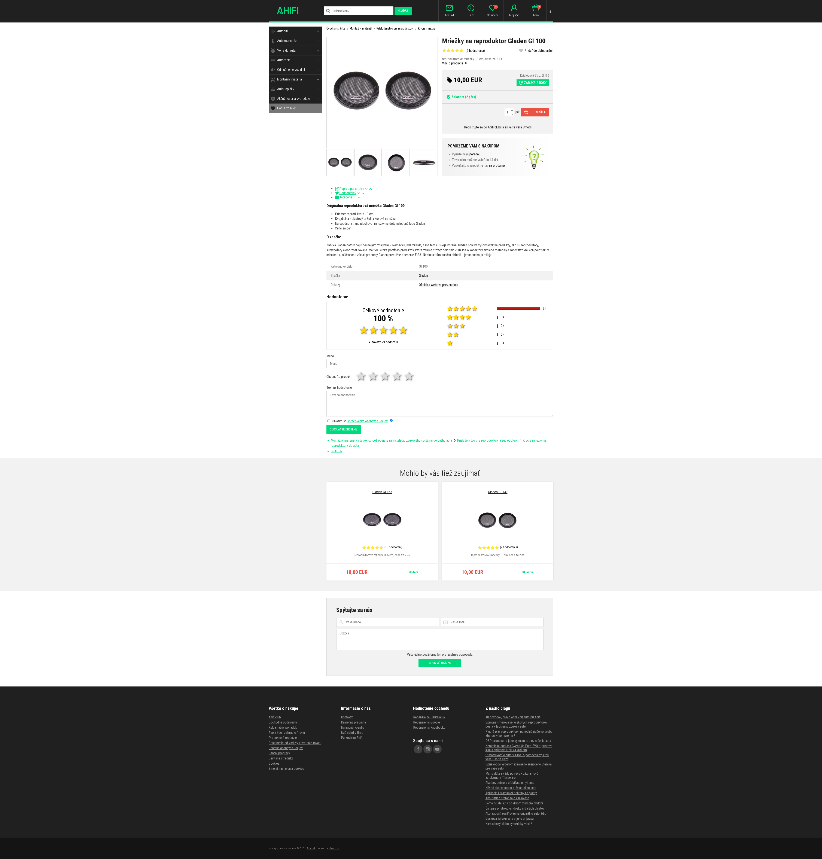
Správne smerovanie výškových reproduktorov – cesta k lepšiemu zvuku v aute (517, 724)
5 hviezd (409, 376)
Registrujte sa (473, 127)
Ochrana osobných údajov (286, 748)
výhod (527, 127)
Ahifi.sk (311, 848)
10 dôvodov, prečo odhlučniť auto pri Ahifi (513, 717)
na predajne (497, 166)
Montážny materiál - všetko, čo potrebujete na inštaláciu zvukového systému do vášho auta (391, 440)
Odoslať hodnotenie (343, 429)
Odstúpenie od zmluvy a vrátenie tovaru (295, 743)
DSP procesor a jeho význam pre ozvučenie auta (518, 741)
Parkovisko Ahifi (351, 738)
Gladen (423, 276)
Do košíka (538, 112)
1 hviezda (361, 376)
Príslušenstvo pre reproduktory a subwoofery (487, 440)
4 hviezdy (397, 376)
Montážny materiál (289, 79)
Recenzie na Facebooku (429, 727)
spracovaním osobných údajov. (367, 421)
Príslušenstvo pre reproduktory (395, 28)
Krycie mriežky (426, 28)
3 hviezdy (385, 376)
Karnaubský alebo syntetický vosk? (508, 824)
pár (517, 112)
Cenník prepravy (279, 753)
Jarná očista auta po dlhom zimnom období (514, 803)
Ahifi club (275, 717)
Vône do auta (286, 50)
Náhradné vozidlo (352, 727)
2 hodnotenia (475, 51)
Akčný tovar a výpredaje (293, 99)
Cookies (274, 763)
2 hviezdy (373, 376)
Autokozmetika (287, 41)
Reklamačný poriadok (283, 727)
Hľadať (403, 10)
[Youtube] (437, 749)
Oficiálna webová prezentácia (438, 285)
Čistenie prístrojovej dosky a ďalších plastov (514, 808)
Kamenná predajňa (353, 722)
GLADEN (336, 451)
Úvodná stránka (335, 28)
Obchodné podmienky (283, 722)
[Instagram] (427, 749)
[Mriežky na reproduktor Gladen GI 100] (382, 92)
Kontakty (347, 717)
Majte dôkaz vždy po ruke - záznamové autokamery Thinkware (511, 775)
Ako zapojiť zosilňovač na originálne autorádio (515, 813)
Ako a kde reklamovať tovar (287, 733)
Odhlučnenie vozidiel (291, 70)
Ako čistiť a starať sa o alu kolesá (507, 798)
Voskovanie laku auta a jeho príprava (509, 819)
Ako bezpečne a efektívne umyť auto (510, 783)
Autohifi (282, 31)
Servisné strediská (281, 758)
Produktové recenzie (283, 738)
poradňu (474, 154)
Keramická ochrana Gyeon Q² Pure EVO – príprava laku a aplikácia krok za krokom (518, 748)
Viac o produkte (453, 63)
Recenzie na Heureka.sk (429, 717)
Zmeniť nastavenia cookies (286, 769)
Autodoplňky (285, 89)
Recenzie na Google (426, 722)
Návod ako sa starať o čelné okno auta (510, 788)
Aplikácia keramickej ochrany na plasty (511, 793)
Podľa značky (286, 108)
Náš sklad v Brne (352, 733)
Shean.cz (334, 848)
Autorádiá (283, 60)
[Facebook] (418, 749)
